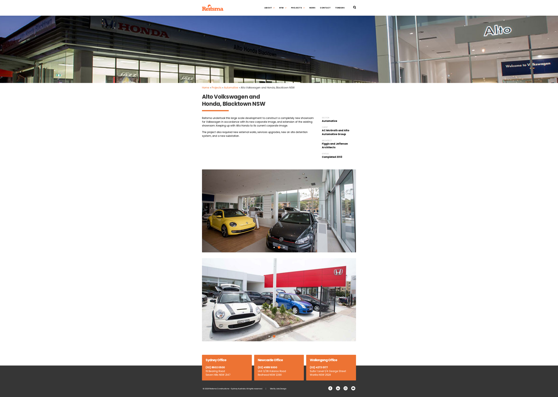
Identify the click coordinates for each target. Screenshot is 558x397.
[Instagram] (346, 388)
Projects (296, 8)
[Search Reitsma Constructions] (354, 8)
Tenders (340, 8)
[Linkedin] (338, 388)
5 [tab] (289, 336)
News (312, 8)
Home (205, 87)
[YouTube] (353, 388)
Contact (325, 8)
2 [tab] (279, 247)
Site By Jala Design (278, 388)
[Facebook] (330, 388)
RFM (281, 8)
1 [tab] (274, 247)
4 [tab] (284, 336)
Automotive (231, 87)
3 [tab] (284, 247)
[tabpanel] (279, 210)
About (268, 8)
